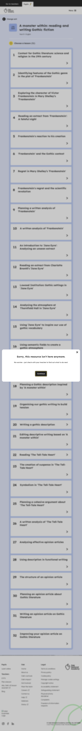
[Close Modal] (77, 352)
